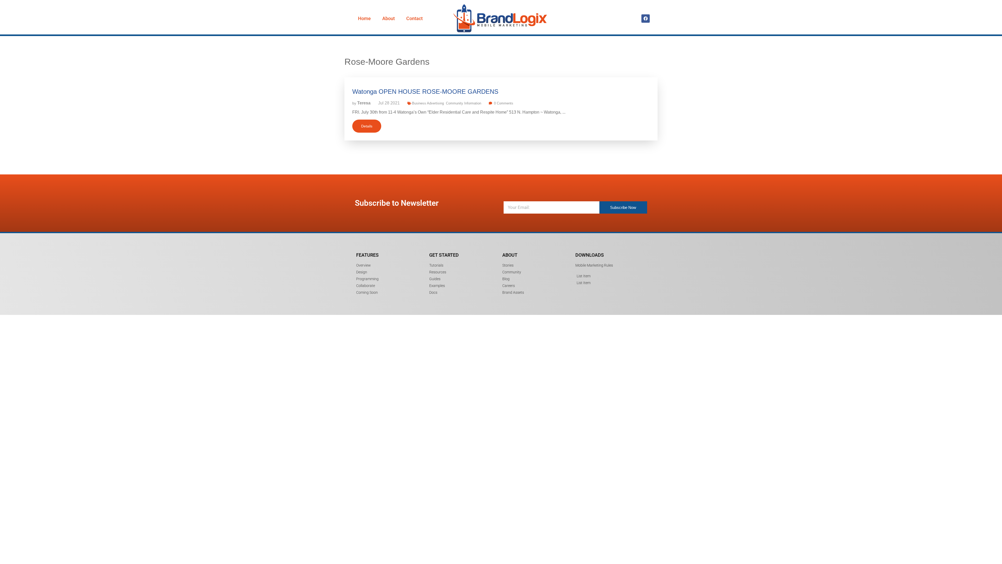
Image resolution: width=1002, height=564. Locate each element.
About (388, 18)
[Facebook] (645, 18)
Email (506, 196)
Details (366, 126)
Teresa (364, 103)
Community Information (463, 103)
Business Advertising (428, 103)
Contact (414, 18)
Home (364, 18)
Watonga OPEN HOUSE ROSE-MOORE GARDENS (425, 91)
